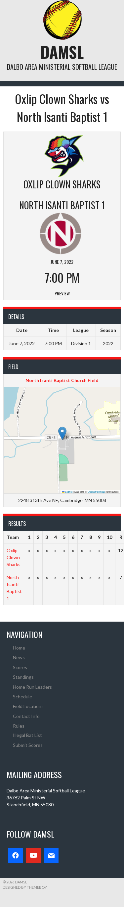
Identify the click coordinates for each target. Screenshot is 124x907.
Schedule (22, 696)
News (19, 657)
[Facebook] (15, 855)
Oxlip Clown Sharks (14, 557)
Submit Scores (28, 745)
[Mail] (51, 855)
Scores (20, 667)
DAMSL (62, 51)
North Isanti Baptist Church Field (62, 380)
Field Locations (28, 706)
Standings (23, 677)
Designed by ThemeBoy (25, 887)
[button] (62, 433)
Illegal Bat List (27, 735)
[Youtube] (33, 855)
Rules (18, 726)
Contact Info (26, 716)
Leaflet (68, 491)
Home (19, 648)
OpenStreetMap (96, 491)
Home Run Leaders (32, 687)
